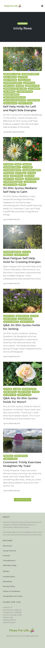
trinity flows (25, 103)
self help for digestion (14, 100)
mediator (29, 176)
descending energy (12, 83)
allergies (8, 164)
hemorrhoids (22, 316)
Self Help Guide (9, 565)
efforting (8, 173)
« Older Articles (22, 500)
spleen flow (9, 395)
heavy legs (9, 86)
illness (17, 389)
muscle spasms (25, 319)
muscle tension (11, 322)
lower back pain (24, 91)
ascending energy (30, 74)
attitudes (27, 167)
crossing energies (12, 170)
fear (6, 176)
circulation (24, 80)
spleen (36, 392)
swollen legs (10, 103)
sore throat (24, 392)
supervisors (33, 100)
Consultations (9, 560)
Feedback (8, 456)
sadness (19, 179)
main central (17, 176)
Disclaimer (7, 581)
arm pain (27, 164)
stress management (13, 182)
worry (22, 185)
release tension (11, 94)
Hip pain (19, 86)
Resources (7, 546)
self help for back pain (14, 97)
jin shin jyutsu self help (15, 89)
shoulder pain (32, 179)
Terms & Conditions (11, 591)
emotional (21, 173)
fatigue (31, 173)
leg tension (9, 91)
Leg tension (34, 89)
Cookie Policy (9, 576)
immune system (32, 86)
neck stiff (8, 179)
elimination (29, 83)
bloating (22, 77)
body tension (10, 80)
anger (18, 164)
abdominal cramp (12, 74)
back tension (10, 77)
